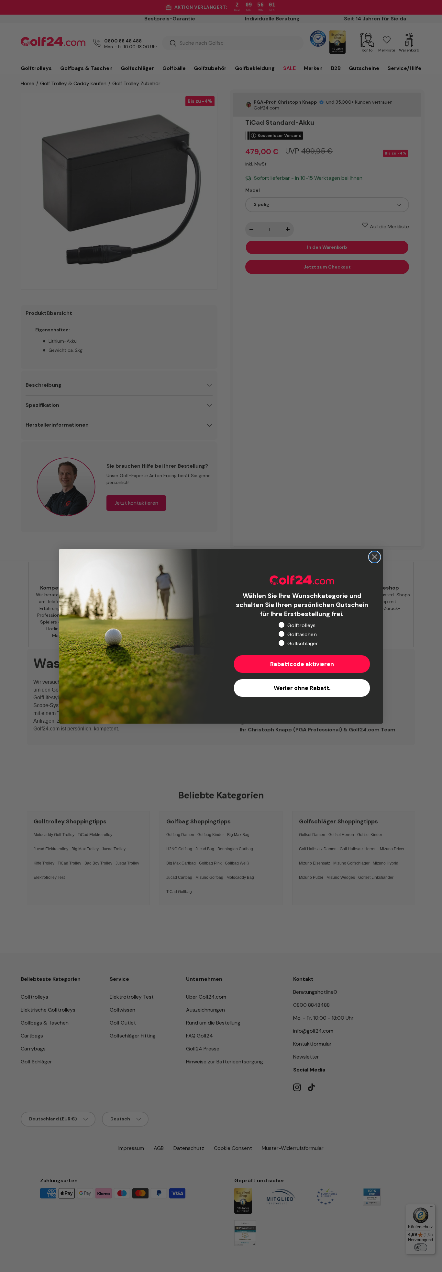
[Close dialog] (374, 557)
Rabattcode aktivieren (302, 664)
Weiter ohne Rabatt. (302, 688)
